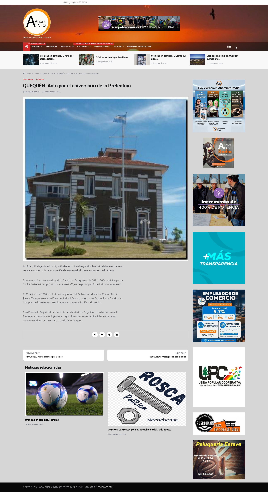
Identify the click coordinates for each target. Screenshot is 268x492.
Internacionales (102, 45)
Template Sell (106, 487)
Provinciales (67, 47)
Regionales (51, 47)
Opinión (118, 47)
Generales (28, 80)
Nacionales (84, 45)
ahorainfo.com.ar (32, 92)
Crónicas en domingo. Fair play (42, 419)
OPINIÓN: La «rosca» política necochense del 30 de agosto (139, 429)
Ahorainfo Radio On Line (139, 47)
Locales (38, 45)
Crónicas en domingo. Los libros (56, 57)
